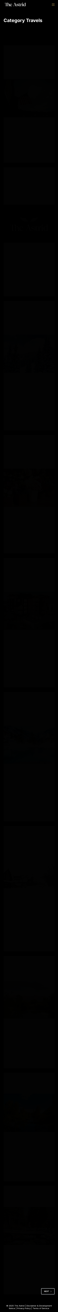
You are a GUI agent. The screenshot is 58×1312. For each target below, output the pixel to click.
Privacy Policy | (25, 1308)
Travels (12, 60)
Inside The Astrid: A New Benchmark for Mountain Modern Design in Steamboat (27, 583)
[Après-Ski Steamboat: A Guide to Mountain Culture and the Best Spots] (29, 98)
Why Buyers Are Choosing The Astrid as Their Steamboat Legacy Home (29, 326)
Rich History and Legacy (35, 58)
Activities (13, 51)
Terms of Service (41, 1308)
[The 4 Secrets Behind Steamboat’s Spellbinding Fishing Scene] (29, 1000)
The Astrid (19, 1305)
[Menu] (53, 4)
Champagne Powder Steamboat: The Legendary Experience (26, 851)
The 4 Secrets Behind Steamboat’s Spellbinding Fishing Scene (25, 972)
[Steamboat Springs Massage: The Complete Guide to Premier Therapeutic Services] (29, 745)
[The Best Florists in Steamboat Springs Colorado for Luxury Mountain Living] (29, 488)
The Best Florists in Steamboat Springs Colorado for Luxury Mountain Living (28, 460)
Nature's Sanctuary (19, 54)
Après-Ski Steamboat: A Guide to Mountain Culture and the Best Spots (28, 70)
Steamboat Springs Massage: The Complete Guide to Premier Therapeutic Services (28, 717)
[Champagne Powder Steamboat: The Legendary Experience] (29, 879)
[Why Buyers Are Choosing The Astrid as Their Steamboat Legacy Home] (29, 354)
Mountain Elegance (30, 51)
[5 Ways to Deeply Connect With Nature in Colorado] (29, 1113)
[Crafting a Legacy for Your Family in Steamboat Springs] (29, 1226)
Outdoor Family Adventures (23, 962)
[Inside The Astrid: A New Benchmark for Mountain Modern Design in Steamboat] (29, 611)
